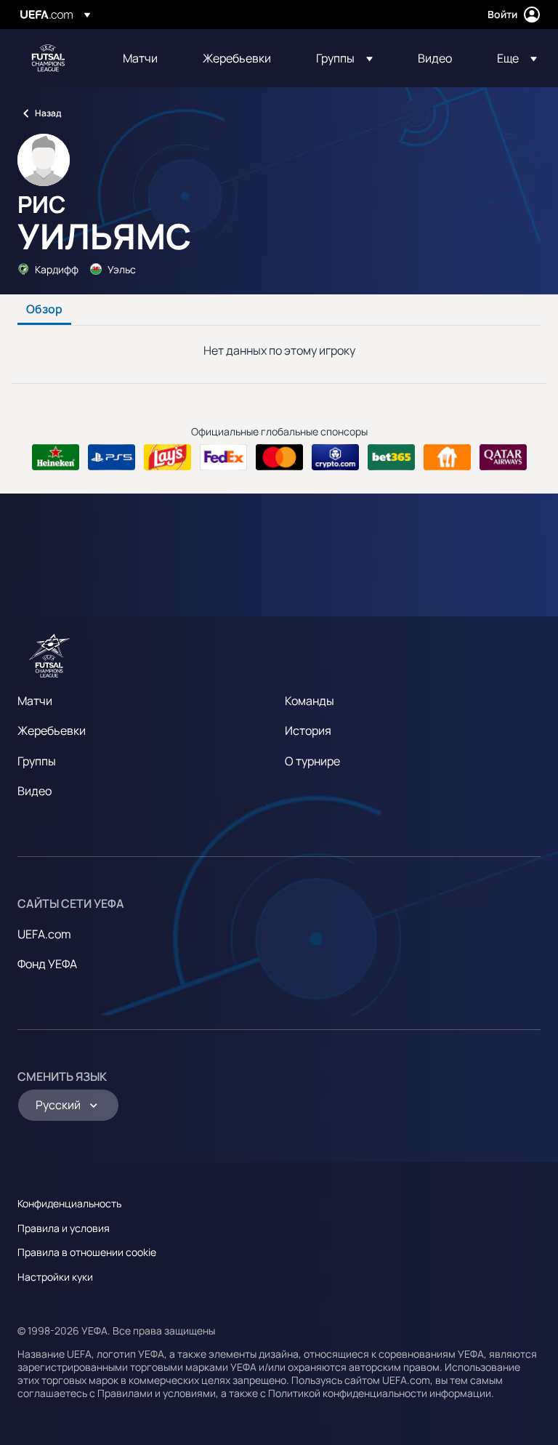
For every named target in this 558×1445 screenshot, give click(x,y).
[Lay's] (167, 457)
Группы (36, 761)
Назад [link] (48, 113)
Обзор (44, 309)
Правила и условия (63, 1228)
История (308, 730)
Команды (309, 701)
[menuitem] (144, 58)
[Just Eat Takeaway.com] (447, 457)
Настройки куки (55, 1277)
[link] (140, 58)
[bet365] (391, 457)
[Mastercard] (279, 457)
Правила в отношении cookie (86, 1252)
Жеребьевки (51, 730)
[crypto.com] (335, 457)
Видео (34, 791)
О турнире (312, 761)
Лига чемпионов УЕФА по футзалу (47, 58)
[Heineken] (55, 457)
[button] (344, 58)
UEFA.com (44, 934)
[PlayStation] (111, 457)
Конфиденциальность (69, 1203)
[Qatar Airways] (503, 457)
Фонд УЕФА (47, 964)
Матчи (34, 701)
